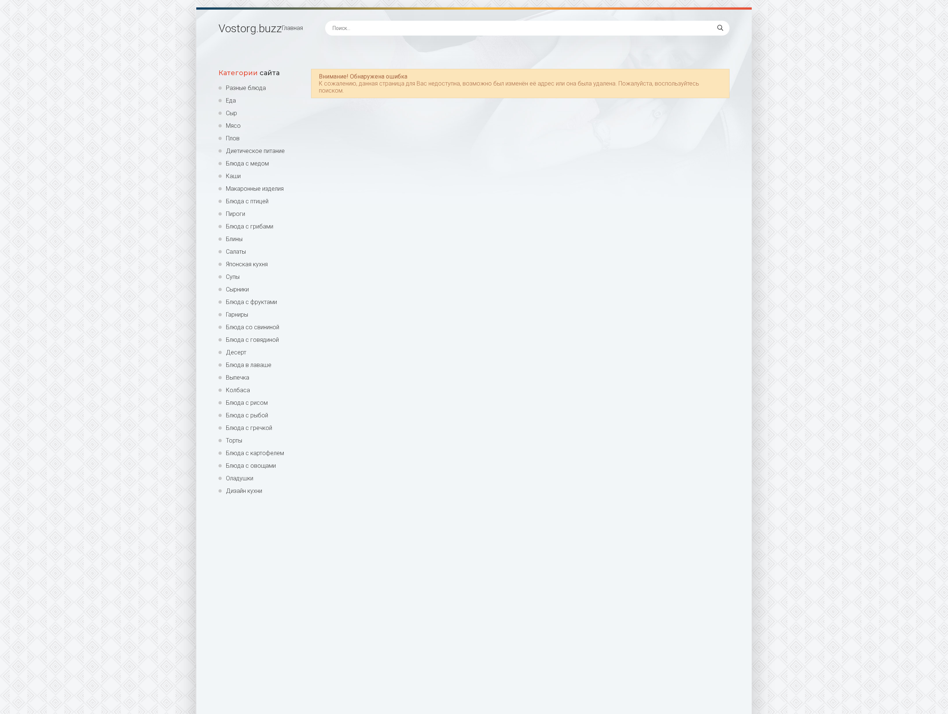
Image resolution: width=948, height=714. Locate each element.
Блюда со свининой (252, 327)
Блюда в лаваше (248, 364)
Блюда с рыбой (247, 415)
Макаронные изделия (255, 188)
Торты (234, 440)
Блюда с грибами (249, 226)
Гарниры (237, 314)
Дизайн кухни (244, 490)
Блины (234, 239)
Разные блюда (246, 87)
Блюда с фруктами (251, 302)
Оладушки (239, 478)
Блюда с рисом (247, 402)
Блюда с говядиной (252, 339)
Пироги (235, 213)
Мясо (233, 125)
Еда (231, 100)
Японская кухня (247, 264)
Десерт (236, 352)
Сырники (237, 289)
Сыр (231, 113)
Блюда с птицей (247, 201)
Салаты (236, 251)
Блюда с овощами (251, 465)
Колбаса (238, 390)
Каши (233, 176)
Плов (233, 138)
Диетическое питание (255, 150)
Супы (233, 276)
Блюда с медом (247, 163)
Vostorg (250, 28)
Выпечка (237, 377)
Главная (292, 27)
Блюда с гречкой (249, 427)
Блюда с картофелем (255, 453)
